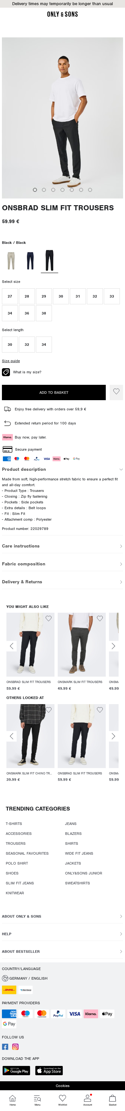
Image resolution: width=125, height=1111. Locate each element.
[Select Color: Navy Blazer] (30, 260)
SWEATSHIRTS (77, 883)
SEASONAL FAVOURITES (27, 853)
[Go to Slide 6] (81, 190)
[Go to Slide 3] (53, 190)
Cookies (63, 1085)
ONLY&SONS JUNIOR (83, 873)
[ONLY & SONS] (62, 15)
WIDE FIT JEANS (79, 853)
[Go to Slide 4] (62, 190)
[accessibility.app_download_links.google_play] (18, 1071)
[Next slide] (113, 646)
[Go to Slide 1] (35, 190)
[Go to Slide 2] (44, 190)
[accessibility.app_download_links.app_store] (51, 1071)
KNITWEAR (15, 893)
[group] (30, 653)
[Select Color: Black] (49, 261)
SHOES (12, 873)
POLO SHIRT (17, 863)
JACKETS (73, 863)
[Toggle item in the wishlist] (116, 392)
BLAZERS (73, 833)
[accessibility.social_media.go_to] (5, 1048)
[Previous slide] (11, 646)
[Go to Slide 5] (72, 190)
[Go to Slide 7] (90, 190)
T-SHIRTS (14, 823)
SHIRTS (71, 843)
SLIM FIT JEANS (20, 883)
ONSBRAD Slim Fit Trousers (58, 208)
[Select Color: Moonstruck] (11, 260)
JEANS (71, 823)
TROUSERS (16, 843)
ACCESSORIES (19, 833)
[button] (62, 4)
